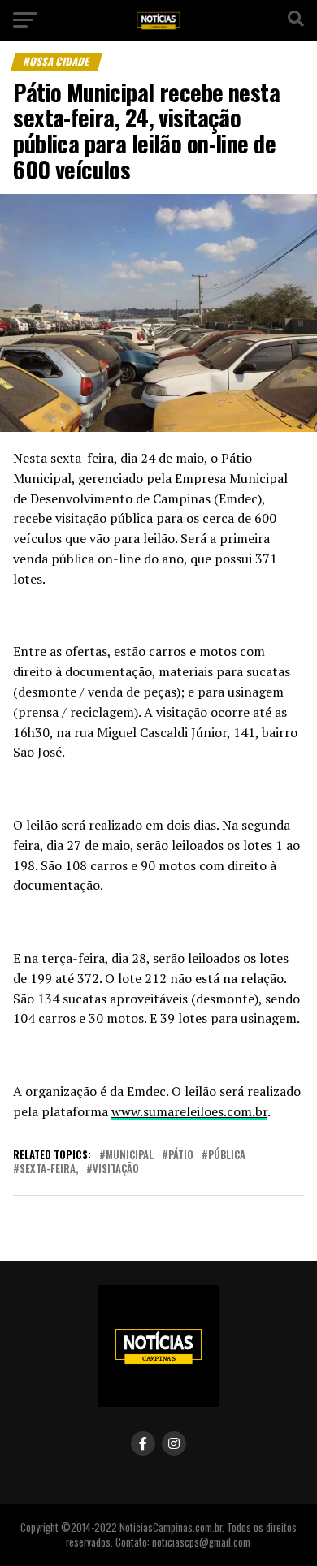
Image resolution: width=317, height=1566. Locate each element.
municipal (130, 1155)
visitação (116, 1169)
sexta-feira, (49, 1169)
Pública (226, 1155)
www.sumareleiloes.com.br (189, 1111)
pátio (180, 1155)
